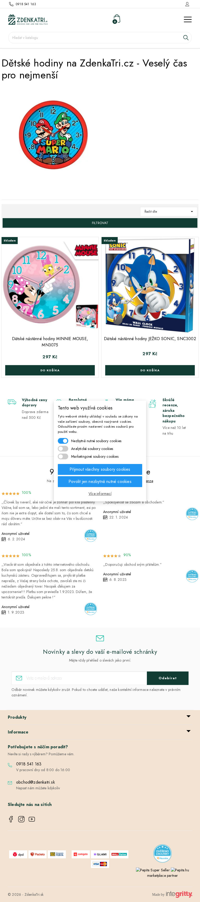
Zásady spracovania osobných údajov (150, 498)
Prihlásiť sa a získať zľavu (150, 481)
